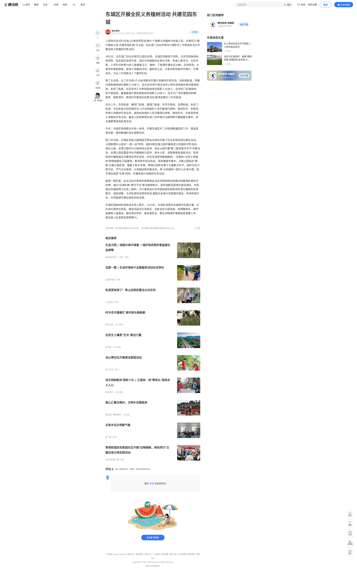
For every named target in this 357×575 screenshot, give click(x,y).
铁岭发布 (109, 392)
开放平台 (147, 554)
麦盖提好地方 (111, 257)
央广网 (108, 437)
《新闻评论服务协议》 (143, 469)
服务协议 (130, 554)
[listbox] (152, 349)
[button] (244, 24)
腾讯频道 (191, 554)
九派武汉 (109, 302)
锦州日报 (109, 325)
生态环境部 (110, 280)
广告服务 (156, 554)
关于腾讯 (109, 554)
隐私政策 (139, 554)
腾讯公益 (173, 554)
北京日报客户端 (112, 460)
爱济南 (108, 347)
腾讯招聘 (164, 554)
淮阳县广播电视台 (113, 415)
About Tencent (120, 554)
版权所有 (156, 566)
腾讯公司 (149, 566)
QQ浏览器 (182, 554)
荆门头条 (109, 370)
